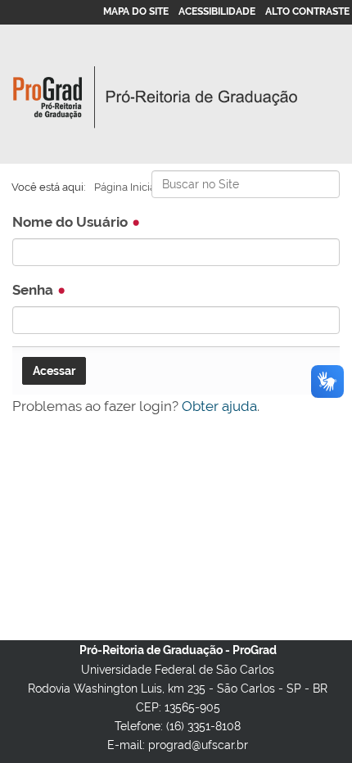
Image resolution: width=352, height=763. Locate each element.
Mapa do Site (136, 11)
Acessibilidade (216, 11)
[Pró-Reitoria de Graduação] (155, 97)
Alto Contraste (307, 11)
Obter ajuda (219, 406)
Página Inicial (126, 187)
